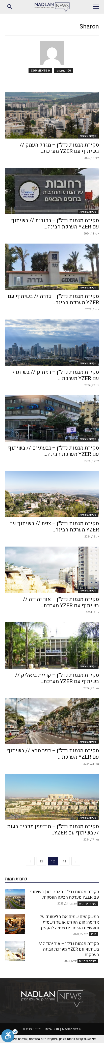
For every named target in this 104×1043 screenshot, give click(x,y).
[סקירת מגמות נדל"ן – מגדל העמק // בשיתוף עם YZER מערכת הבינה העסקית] (52, 115)
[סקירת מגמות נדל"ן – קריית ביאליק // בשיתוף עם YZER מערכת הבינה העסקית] (52, 645)
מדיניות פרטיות (32, 1029)
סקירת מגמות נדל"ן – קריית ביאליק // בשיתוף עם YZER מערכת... (57, 678)
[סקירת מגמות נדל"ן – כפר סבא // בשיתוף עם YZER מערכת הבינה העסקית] (52, 721)
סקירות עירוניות (88, 136)
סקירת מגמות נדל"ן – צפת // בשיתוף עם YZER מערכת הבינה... (54, 527)
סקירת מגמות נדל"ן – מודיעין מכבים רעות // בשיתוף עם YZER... (53, 830)
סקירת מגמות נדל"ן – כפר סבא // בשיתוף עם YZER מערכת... (53, 754)
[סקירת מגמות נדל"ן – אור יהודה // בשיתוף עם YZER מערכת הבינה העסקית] (52, 570)
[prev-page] (75, 861)
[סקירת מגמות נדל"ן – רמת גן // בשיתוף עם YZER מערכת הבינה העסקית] (52, 342)
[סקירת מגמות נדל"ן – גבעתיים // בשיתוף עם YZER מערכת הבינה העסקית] (52, 418)
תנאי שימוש (52, 1029)
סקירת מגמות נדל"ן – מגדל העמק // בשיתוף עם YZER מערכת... (59, 148)
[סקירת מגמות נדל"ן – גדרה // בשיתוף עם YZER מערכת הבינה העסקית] (52, 267)
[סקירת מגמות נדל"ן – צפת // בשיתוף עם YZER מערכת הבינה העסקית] (52, 494)
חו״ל (93, 934)
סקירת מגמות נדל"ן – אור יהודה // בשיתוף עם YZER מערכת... (61, 602)
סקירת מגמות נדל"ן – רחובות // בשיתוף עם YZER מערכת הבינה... (55, 224)
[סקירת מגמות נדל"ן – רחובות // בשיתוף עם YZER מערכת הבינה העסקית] (52, 191)
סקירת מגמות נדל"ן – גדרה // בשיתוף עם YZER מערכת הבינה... (53, 299)
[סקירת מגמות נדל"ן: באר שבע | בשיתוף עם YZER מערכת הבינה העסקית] (15, 899)
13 (41, 861)
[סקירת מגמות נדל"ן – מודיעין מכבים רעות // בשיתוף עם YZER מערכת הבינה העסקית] (52, 797)
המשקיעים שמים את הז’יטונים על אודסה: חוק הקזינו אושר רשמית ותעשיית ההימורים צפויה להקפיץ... (68, 922)
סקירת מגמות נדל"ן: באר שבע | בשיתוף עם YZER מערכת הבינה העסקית (64, 894)
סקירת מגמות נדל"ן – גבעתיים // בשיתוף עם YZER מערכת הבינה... (53, 451)
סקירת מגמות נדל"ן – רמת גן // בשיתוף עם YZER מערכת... (55, 375)
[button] (96, 7)
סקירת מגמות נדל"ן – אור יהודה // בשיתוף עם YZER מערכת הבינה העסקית (68, 949)
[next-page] (30, 861)
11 (64, 861)
